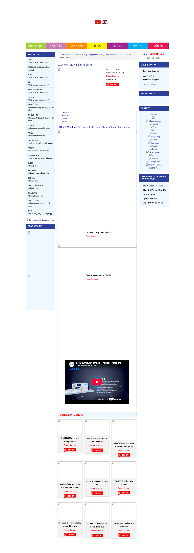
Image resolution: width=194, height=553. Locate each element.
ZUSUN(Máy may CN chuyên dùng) (39, 126)
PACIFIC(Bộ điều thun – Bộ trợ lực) (38, 149)
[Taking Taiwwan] (153, 121)
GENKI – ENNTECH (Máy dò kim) (35, 187)
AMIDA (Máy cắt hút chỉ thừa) (36, 134)
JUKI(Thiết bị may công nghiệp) (38, 76)
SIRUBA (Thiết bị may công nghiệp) (38, 98)
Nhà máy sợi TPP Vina (153, 186)
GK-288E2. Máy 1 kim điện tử (98, 232)
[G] (154, 118)
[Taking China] (153, 162)
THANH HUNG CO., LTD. (42, 30)
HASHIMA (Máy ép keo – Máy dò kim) (38, 172)
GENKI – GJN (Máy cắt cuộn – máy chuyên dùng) (39, 203)
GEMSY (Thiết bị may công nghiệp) (38, 68)
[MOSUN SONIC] (153, 165)
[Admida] (153, 155)
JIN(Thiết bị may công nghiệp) (38, 83)
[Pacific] (154, 146)
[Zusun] (153, 149)
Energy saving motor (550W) (98, 275)
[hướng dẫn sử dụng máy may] (40, 220)
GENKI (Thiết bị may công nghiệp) (38, 61)
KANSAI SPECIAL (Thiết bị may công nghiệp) (38, 91)
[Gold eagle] (153, 143)
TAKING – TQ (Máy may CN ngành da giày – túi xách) (41, 107)
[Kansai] (154, 124)
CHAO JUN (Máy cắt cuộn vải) (35, 194)
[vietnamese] (98, 22)
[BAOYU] (153, 168)
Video (64, 118)
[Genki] (153, 114)
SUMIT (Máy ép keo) (33, 164)
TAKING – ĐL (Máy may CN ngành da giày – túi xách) (41, 118)
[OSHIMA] (153, 158)
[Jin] (153, 130)
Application (66, 115)
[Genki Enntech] (153, 152)
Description (66, 112)
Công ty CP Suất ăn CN (153, 203)
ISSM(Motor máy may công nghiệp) (40, 212)
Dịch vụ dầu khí (150, 199)
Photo (64, 121)
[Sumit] (153, 140)
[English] (105, 22)
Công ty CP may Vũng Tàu (154, 190)
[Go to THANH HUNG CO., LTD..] (60, 54)
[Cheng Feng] (154, 136)
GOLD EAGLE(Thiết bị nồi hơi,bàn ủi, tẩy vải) (40, 157)
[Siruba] (153, 133)
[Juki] (154, 127)
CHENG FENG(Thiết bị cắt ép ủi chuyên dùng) (40, 142)
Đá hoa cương (149, 194)
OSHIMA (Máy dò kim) (33, 179)
